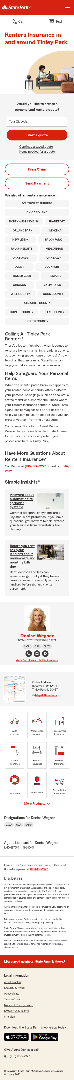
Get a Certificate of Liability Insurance (37, 660)
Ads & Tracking (13, 982)
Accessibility (11, 993)
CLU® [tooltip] (37, 646)
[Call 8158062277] (28, 653)
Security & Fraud (14, 987)
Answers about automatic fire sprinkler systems (22, 501)
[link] (18, 7)
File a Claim (37, 169)
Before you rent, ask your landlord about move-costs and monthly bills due (23, 556)
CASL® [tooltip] (27, 646)
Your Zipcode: (18, 121)
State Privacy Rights (16, 1011)
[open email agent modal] (37, 654)
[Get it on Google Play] (44, 1037)
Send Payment (37, 183)
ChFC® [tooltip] (47, 646)
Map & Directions (46, 695)
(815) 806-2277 (35, 466)
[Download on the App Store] (16, 1037)
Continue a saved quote (36, 146)
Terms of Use (12, 999)
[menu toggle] (67, 7)
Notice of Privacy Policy (18, 1005)
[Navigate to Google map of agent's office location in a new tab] (45, 653)
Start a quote (37, 135)
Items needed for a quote (37, 151)
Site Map (9, 1016)
